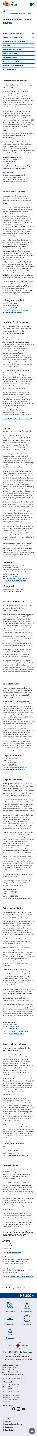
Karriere (8, 1421)
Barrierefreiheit (9, 1359)
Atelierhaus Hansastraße (12, 49)
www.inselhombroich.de (14, 312)
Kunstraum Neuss (9, 69)
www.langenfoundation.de (14, 769)
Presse (7, 1418)
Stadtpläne (9, 1427)
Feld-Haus (6, 45)
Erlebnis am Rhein (15, 11)
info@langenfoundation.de (16, 767)
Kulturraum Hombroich (11, 61)
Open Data (9, 1430)
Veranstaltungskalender (13, 1424)
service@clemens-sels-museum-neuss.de (15, 166)
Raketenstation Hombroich (13, 65)
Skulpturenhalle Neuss (11, 57)
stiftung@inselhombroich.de (16, 310)
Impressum (16, 1357)
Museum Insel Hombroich (12, 37)
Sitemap (18, 1359)
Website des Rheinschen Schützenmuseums (16, 419)
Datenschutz (25, 1357)
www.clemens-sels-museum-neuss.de (14, 168)
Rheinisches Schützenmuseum (14, 41)
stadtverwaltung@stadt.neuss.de (12, 1374)
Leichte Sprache (27, 1359)
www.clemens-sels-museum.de (16, 581)
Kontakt (8, 1357)
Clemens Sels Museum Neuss (13, 33)
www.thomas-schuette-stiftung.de (19, 898)
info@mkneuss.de (13, 1253)
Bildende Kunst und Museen (17, 13)
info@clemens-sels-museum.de (17, 579)
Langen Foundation (10, 53)
